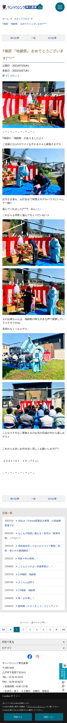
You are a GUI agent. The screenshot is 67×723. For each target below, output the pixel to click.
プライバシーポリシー (36, 706)
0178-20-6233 (16, 677)
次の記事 (52, 38)
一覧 (33, 38)
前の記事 (14, 38)
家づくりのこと (11, 75)
